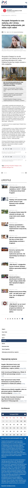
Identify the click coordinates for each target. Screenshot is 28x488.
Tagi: (3, 165)
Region (3, 329)
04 (3, 424)
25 (3, 434)
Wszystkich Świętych (14, 165)
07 (14, 424)
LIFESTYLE (13, 15)
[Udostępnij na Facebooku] (3, 32)
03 (24, 421)
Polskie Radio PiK (5, 15)
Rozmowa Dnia (5, 346)
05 (6, 424)
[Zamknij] (25, 438)
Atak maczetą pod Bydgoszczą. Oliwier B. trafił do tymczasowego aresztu (13, 374)
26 (6, 434)
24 (24, 431)
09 (21, 424)
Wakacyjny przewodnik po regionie (10, 352)
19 (6, 431)
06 (10, 424)
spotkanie (4, 167)
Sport (3, 337)
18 (3, 431)
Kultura (3, 335)
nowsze (22, 172)
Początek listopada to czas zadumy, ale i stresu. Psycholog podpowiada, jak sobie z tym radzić (13, 24)
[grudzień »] (25, 414)
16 (21, 428)
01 (17, 421)
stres (20, 165)
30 (10, 421)
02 (21, 421)
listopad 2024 (14, 414)
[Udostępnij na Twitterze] (5, 32)
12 (6, 428)
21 (14, 431)
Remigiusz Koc (10, 167)
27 (10, 434)
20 (10, 431)
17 (24, 428)
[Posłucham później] (25, 152)
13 (10, 428)
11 (3, 428)
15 (17, 428)
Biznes (3, 343)
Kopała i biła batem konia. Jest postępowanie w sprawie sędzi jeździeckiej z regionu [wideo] (13, 366)
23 (21, 431)
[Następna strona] (22, 318)
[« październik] (3, 414)
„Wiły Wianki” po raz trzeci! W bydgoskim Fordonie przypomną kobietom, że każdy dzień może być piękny (17, 308)
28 (3, 421)
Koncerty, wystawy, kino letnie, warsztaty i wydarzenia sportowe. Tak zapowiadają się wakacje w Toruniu (17, 253)
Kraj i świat (4, 332)
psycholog (6, 165)
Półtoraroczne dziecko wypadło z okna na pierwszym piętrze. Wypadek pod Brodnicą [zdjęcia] (13, 391)
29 (6, 421)
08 (17, 424)
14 (14, 428)
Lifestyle (4, 340)
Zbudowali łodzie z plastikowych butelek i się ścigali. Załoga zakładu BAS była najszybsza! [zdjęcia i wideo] (17, 280)
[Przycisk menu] (26, 2)
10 (24, 424)
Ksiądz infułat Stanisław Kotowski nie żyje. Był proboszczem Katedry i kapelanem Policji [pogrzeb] (14, 399)
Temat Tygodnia (5, 349)
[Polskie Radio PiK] (4, 2)
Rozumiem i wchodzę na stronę (8, 486)
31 (14, 421)
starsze (5, 172)
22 (17, 431)
